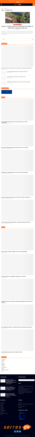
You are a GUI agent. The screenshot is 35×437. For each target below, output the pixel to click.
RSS (20, 383)
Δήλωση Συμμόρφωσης (21, 406)
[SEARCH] (33, 39)
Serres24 (4, 123)
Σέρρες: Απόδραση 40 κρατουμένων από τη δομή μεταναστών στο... (17, 71)
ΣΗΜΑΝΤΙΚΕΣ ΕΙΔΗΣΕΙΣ (18, 24)
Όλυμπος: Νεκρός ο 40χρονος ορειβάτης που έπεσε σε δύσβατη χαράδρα (14, 251)
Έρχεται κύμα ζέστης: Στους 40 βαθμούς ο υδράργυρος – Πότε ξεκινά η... (13, 276)
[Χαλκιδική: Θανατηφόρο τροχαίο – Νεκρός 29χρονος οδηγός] (17, 340)
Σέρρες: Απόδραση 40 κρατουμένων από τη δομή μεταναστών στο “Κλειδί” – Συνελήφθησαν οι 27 (10, 388)
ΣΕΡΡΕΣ (14, 24)
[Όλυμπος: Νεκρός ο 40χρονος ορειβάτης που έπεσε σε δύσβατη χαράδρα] (17, 239)
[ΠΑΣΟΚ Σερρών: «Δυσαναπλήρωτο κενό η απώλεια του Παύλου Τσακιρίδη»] (3, 83)
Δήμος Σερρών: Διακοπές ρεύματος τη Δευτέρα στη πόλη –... (16, 76)
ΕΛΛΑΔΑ (1, 405)
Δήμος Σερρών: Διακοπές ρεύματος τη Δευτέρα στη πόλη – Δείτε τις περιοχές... (14, 147)
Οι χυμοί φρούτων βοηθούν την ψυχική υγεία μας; (25, 386)
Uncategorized (3, 359)
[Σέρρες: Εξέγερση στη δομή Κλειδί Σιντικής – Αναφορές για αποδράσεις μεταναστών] (17, 210)
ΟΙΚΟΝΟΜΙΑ (3, 364)
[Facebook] (15, 431)
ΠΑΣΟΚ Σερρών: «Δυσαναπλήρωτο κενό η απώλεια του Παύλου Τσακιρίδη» (14, 172)
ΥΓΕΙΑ (2, 371)
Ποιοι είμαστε (20, 402)
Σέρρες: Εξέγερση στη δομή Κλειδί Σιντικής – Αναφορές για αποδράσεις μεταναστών (16, 222)
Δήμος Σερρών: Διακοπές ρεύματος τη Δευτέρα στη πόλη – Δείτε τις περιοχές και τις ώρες (11, 395)
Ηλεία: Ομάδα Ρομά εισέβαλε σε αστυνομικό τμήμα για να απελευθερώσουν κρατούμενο (16, 327)
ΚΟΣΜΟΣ (2, 363)
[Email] (20, 431)
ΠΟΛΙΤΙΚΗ (1, 409)
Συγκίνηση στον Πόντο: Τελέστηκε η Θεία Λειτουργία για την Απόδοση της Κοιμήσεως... (16, 68)
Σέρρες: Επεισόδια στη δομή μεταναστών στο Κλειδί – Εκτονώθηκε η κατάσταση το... (16, 197)
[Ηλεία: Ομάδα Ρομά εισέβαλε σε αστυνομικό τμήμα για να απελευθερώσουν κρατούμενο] (17, 315)
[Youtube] (17, 431)
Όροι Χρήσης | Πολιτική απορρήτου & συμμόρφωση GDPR (25, 404)
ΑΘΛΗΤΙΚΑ (3, 360)
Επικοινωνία (20, 407)
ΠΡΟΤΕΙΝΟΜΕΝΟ (4, 367)
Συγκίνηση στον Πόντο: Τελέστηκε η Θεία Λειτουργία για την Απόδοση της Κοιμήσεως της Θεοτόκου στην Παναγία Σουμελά (11, 381)
